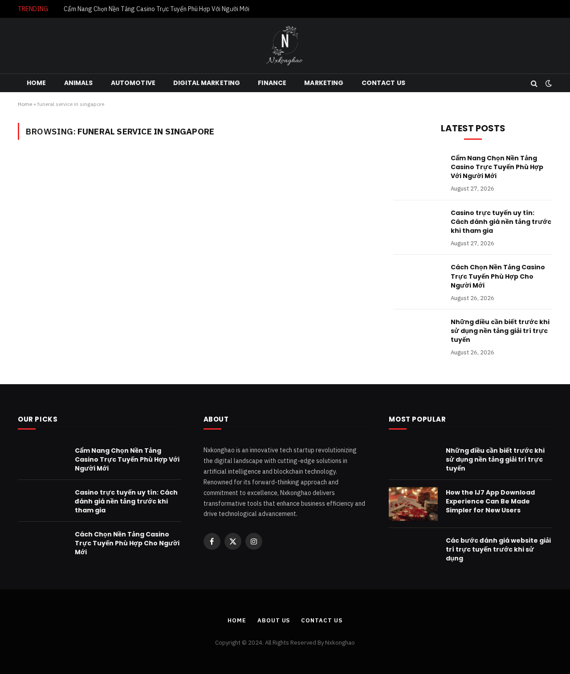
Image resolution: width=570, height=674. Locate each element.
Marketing (323, 82)
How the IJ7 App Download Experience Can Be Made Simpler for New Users (490, 501)
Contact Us (383, 82)
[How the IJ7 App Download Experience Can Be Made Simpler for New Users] (413, 504)
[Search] (534, 83)
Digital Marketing (206, 82)
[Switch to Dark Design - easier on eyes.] (547, 83)
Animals (78, 82)
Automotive (133, 82)
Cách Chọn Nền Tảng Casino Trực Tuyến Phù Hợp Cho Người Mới (498, 276)
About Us (273, 620)
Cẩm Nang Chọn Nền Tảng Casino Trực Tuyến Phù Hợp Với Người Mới (156, 9)
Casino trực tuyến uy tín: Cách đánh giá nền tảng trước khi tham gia (501, 221)
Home (36, 82)
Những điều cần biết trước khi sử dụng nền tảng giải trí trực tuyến (500, 330)
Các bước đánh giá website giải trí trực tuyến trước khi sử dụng (498, 549)
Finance (272, 82)
